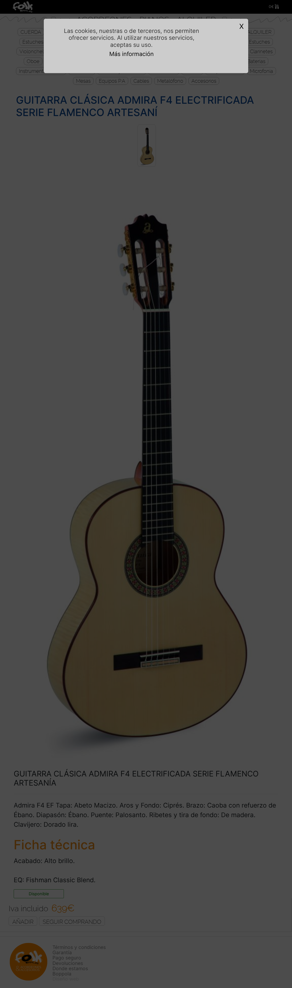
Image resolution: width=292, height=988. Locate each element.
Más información (131, 53)
